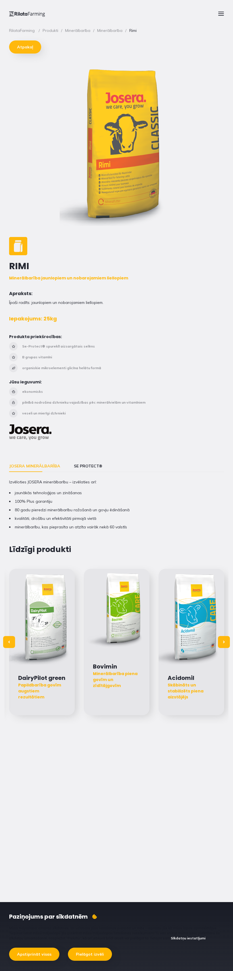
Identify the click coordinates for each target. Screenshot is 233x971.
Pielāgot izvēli (90, 954)
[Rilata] (27, 14)
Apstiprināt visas (34, 954)
